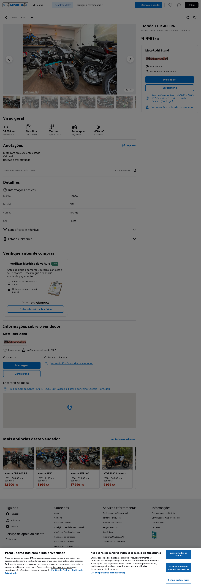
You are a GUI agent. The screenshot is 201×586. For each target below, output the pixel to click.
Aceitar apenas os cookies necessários (178, 567)
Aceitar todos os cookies (178, 554)
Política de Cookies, (61, 570)
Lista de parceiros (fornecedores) (108, 572)
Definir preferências (178, 580)
